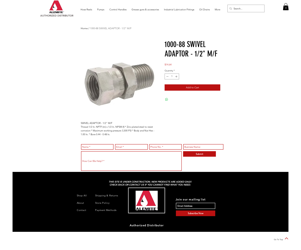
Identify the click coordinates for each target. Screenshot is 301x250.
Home (84, 28)
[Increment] (177, 76)
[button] (86, 9)
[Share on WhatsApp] (167, 99)
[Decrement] (167, 76)
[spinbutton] (172, 76)
